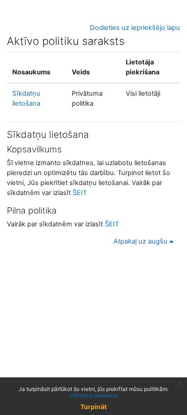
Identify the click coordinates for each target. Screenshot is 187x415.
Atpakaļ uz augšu (141, 241)
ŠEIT (80, 193)
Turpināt (93, 406)
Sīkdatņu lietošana (94, 395)
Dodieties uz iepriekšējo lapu (135, 28)
